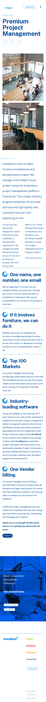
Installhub (30, 646)
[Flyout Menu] (40, 7)
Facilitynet (31, 652)
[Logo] (11, 638)
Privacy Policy (30, 691)
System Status (31, 698)
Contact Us (31, 659)
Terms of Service (31, 694)
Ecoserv (29, 639)
